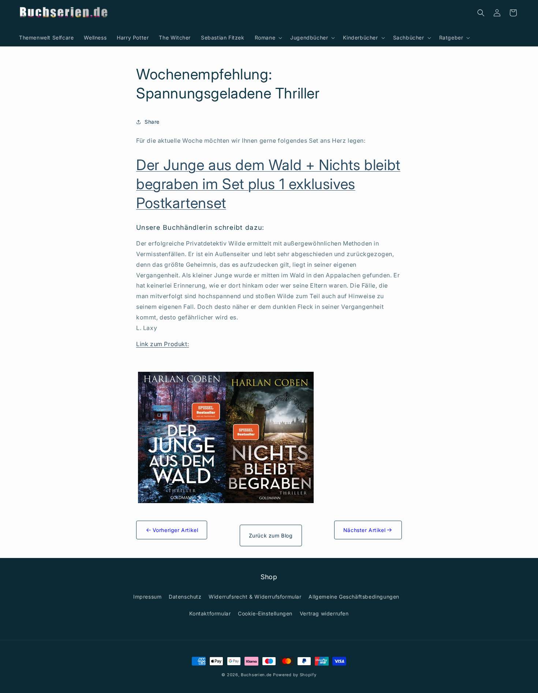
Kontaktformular (210, 613)
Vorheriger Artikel (174, 530)
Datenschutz (185, 596)
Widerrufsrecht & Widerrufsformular (255, 596)
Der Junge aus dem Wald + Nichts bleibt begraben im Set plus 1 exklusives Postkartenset (268, 184)
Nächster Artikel (365, 530)
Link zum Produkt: (162, 344)
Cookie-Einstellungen (265, 613)
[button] (267, 37)
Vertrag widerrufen (324, 613)
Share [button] (152, 122)
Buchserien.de (256, 674)
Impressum (147, 596)
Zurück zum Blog (271, 535)
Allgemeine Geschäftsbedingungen (354, 596)
